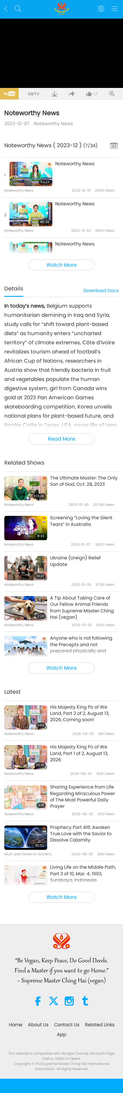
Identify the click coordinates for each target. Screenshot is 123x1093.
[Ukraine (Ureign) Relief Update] (25, 568)
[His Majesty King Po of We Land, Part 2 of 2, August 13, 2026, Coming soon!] (25, 717)
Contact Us (66, 1024)
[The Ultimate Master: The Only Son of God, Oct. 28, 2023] (25, 488)
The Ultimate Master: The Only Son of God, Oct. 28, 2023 (84, 481)
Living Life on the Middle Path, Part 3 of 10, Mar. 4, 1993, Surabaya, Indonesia (83, 873)
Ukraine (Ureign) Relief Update (75, 561)
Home (15, 1024)
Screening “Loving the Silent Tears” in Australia (81, 521)
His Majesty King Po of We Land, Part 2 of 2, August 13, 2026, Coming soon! (79, 713)
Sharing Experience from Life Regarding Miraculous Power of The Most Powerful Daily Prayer (82, 796)
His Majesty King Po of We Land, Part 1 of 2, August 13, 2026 (79, 753)
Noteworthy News (53, 123)
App (61, 1034)
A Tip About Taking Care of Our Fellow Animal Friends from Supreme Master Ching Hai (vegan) (82, 607)
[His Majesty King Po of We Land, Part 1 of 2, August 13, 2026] (25, 757)
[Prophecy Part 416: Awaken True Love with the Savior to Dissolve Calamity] (25, 837)
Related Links (99, 1024)
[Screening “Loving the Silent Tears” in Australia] (25, 528)
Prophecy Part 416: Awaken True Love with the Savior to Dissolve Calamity (81, 834)
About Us (38, 1024)
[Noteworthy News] (30, 174)
